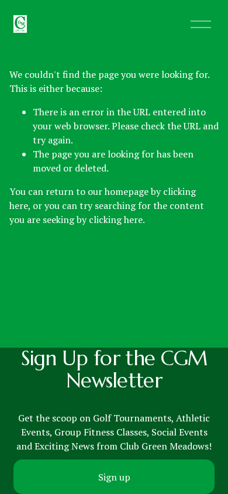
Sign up (114, 477)
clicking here (116, 219)
